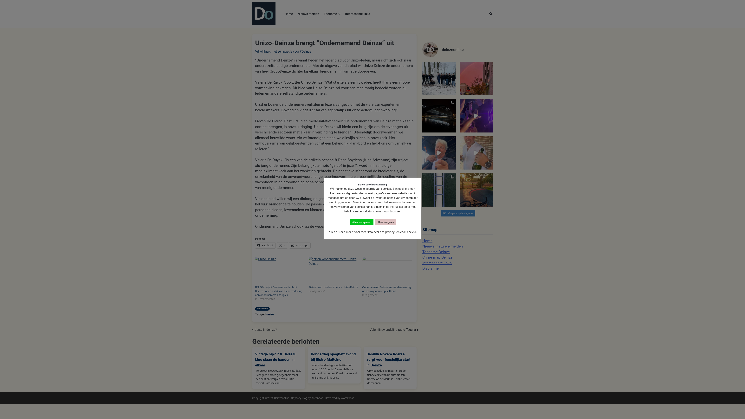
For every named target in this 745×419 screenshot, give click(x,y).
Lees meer (346, 232)
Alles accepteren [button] (361, 222)
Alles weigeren (386, 222)
